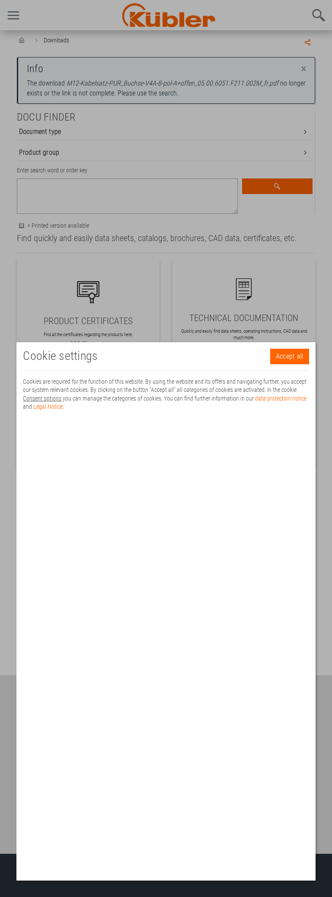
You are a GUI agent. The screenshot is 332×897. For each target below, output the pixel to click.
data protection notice (280, 398)
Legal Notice (48, 406)
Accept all (289, 356)
